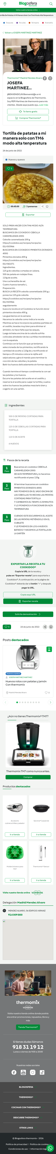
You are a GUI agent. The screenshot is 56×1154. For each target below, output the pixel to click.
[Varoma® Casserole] (41, 807)
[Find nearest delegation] (5, 4)
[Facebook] (14, 1072)
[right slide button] (50, 702)
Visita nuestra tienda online (27, 10)
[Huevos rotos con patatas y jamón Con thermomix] (28, 659)
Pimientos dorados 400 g (15, 257)
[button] (51, 4)
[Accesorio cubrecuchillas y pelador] (15, 807)
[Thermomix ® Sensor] (41, 852)
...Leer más (43, 105)
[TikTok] (42, 1072)
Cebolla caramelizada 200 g (16, 239)
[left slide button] (5, 702)
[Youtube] (23, 1072)
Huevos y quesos (13, 673)
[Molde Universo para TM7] (15, 852)
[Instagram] (33, 1072)
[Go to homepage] (28, 4)
